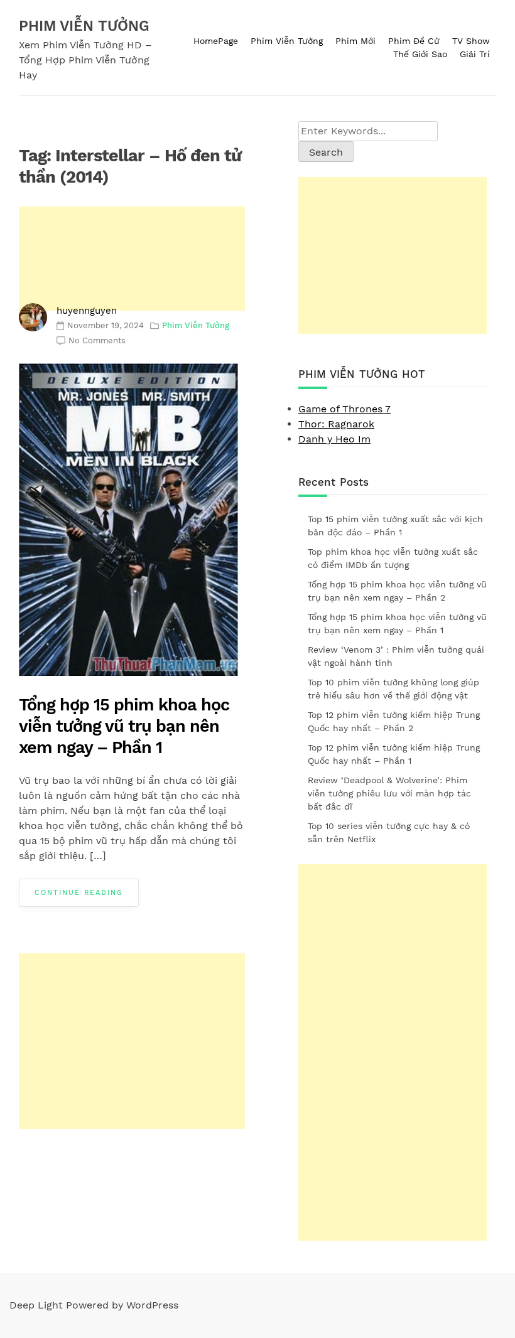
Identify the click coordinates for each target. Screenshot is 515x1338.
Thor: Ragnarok (336, 424)
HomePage (215, 41)
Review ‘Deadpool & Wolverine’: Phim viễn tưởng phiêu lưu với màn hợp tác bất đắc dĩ (389, 793)
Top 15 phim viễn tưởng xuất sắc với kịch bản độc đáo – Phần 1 (395, 525)
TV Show (471, 41)
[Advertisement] (132, 258)
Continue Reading (79, 893)
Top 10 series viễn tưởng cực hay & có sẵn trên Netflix (389, 832)
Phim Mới (355, 41)
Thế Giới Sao (420, 54)
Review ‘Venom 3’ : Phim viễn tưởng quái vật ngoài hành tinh (396, 656)
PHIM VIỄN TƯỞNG (84, 26)
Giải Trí (475, 54)
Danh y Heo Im (334, 439)
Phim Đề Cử (414, 41)
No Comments (97, 340)
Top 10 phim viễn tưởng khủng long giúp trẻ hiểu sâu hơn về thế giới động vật (393, 688)
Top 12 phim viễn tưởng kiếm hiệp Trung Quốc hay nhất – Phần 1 (394, 754)
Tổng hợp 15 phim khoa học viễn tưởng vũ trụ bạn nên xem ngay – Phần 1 (124, 726)
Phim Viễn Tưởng (287, 41)
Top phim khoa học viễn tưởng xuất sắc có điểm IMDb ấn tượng (393, 558)
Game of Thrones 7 (344, 409)
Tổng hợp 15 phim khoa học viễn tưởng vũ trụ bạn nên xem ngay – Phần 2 (397, 590)
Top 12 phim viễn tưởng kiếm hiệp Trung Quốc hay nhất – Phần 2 (394, 721)
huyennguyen (87, 310)
